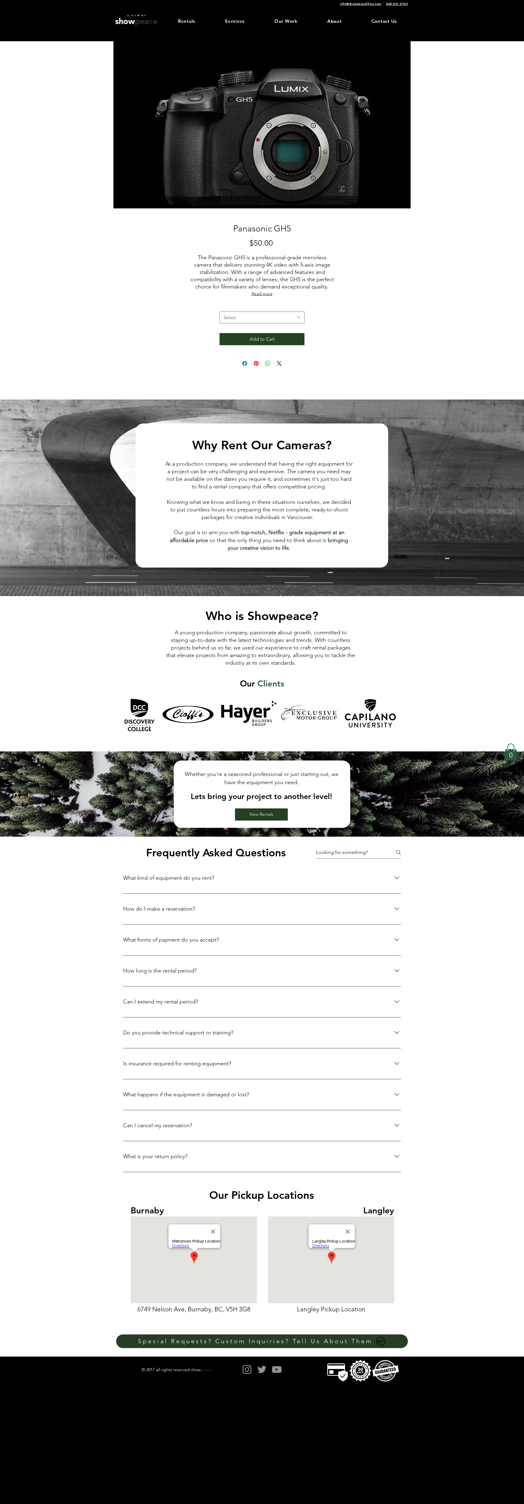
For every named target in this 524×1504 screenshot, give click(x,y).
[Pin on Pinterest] (256, 363)
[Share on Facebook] (244, 363)
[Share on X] (279, 363)
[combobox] (262, 317)
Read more (262, 293)
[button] (511, 752)
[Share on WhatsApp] (267, 363)
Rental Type (262, 306)
